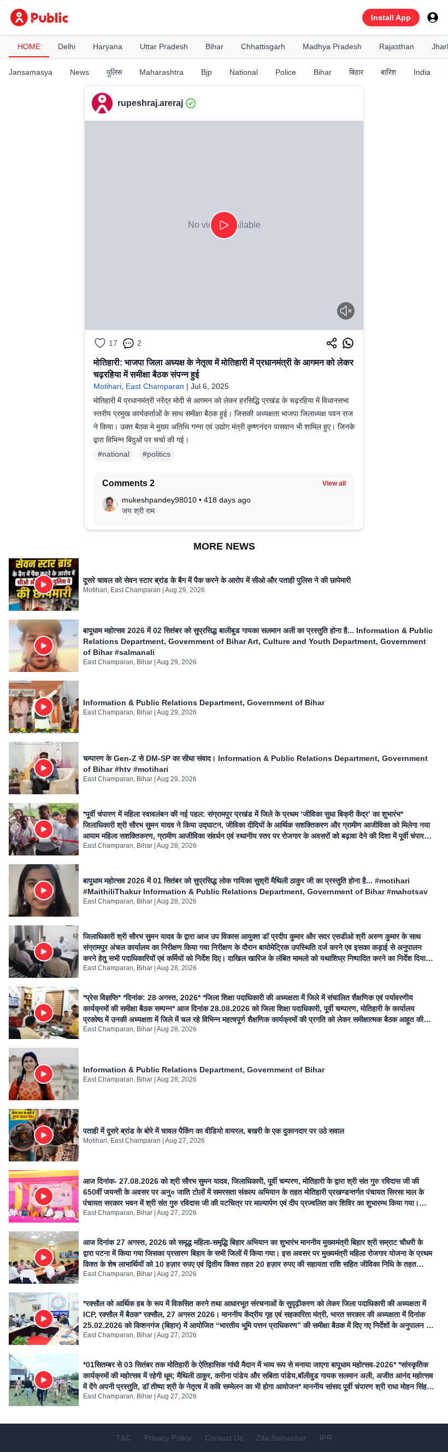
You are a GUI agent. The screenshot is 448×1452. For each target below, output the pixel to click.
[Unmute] (346, 311)
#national (113, 454)
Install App (391, 17)
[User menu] (432, 17)
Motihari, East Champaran (138, 386)
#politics (156, 454)
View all (334, 483)
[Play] (224, 225)
